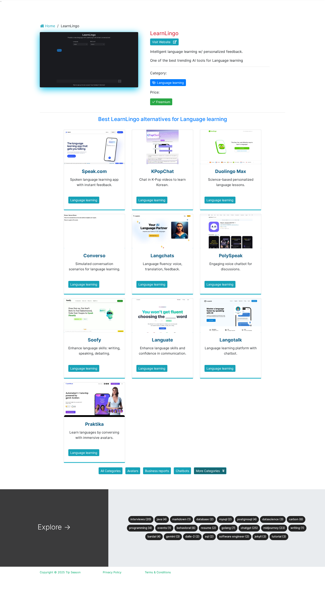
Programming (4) (140, 528)
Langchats (162, 255)
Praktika (94, 424)
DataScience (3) (272, 519)
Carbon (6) (296, 519)
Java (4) (162, 519)
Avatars (132, 471)
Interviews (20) (140, 519)
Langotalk (231, 340)
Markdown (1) (181, 519)
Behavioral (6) (186, 528)
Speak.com (94, 171)
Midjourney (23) (274, 528)
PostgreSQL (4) (247, 519)
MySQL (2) (225, 519)
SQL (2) (209, 536)
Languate (162, 340)
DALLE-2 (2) (192, 536)
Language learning (83, 200)
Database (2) (205, 519)
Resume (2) (208, 528)
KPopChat (162, 171)
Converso (94, 255)
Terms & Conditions (158, 572)
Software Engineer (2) (234, 536)
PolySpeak (231, 255)
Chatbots (182, 471)
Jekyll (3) (260, 536)
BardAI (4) (154, 536)
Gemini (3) (173, 536)
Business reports (157, 471)
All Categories (110, 471)
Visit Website (162, 42)
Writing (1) (297, 528)
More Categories (208, 471)
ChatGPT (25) (249, 528)
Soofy (94, 340)
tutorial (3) (279, 536)
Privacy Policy (112, 572)
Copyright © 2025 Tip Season (60, 572)
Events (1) (164, 528)
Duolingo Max (230, 171)
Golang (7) (228, 528)
